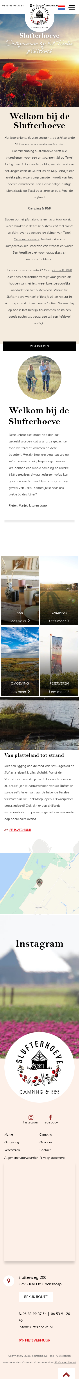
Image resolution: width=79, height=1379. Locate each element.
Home (8, 1134)
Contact (46, 1150)
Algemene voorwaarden (21, 1158)
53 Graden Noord (65, 1362)
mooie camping (43, 468)
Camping (46, 1134)
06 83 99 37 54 (35, 1314)
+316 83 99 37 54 (13, 5)
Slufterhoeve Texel (43, 1355)
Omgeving (11, 1142)
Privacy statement (52, 1158)
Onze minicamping (27, 239)
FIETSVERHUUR (20, 830)
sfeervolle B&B (62, 270)
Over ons (46, 1142)
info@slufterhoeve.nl (45, 5)
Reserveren (12, 1150)
